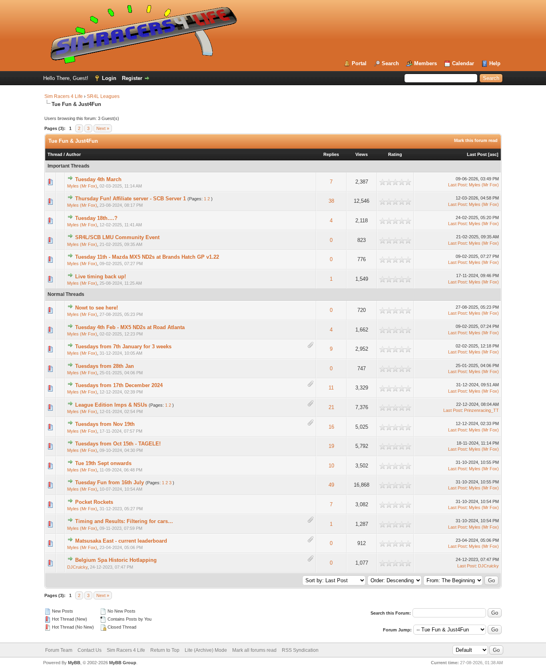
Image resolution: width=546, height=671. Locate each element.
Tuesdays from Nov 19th (105, 424)
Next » (102, 128)
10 (331, 466)
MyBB (74, 662)
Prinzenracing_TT (481, 410)
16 (331, 427)
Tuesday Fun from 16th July (109, 482)
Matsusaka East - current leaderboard (121, 541)
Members (425, 63)
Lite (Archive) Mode (206, 650)
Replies (331, 154)
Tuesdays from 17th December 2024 (119, 385)
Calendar (463, 63)
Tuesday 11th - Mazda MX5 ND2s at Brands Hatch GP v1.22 (147, 257)
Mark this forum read (476, 140)
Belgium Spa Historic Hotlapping (116, 560)
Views (361, 154)
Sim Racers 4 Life (63, 96)
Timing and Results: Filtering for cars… (124, 521)
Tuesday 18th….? (96, 218)
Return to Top (164, 650)
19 (331, 446)
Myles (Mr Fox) (82, 186)
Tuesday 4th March (98, 179)
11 (331, 388)
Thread (55, 154)
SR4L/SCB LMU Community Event (117, 237)
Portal (359, 63)
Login (109, 78)
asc (493, 154)
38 (331, 201)
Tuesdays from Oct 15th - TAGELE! (118, 444)
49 (331, 485)
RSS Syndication (300, 650)
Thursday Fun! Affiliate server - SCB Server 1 (130, 199)
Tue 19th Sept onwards (103, 463)
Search (390, 63)
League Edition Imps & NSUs (111, 405)
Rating (395, 154)
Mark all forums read (254, 650)
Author (73, 154)
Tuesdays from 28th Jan (104, 366)
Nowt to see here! (96, 308)
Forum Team (58, 650)
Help (494, 63)
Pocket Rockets (94, 502)
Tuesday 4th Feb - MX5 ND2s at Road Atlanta (130, 327)
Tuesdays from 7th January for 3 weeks (123, 346)
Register (132, 78)
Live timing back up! (100, 277)
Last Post (477, 154)
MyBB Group (122, 662)
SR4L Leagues (103, 96)
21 (331, 407)
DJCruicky (77, 567)
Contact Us (90, 650)
